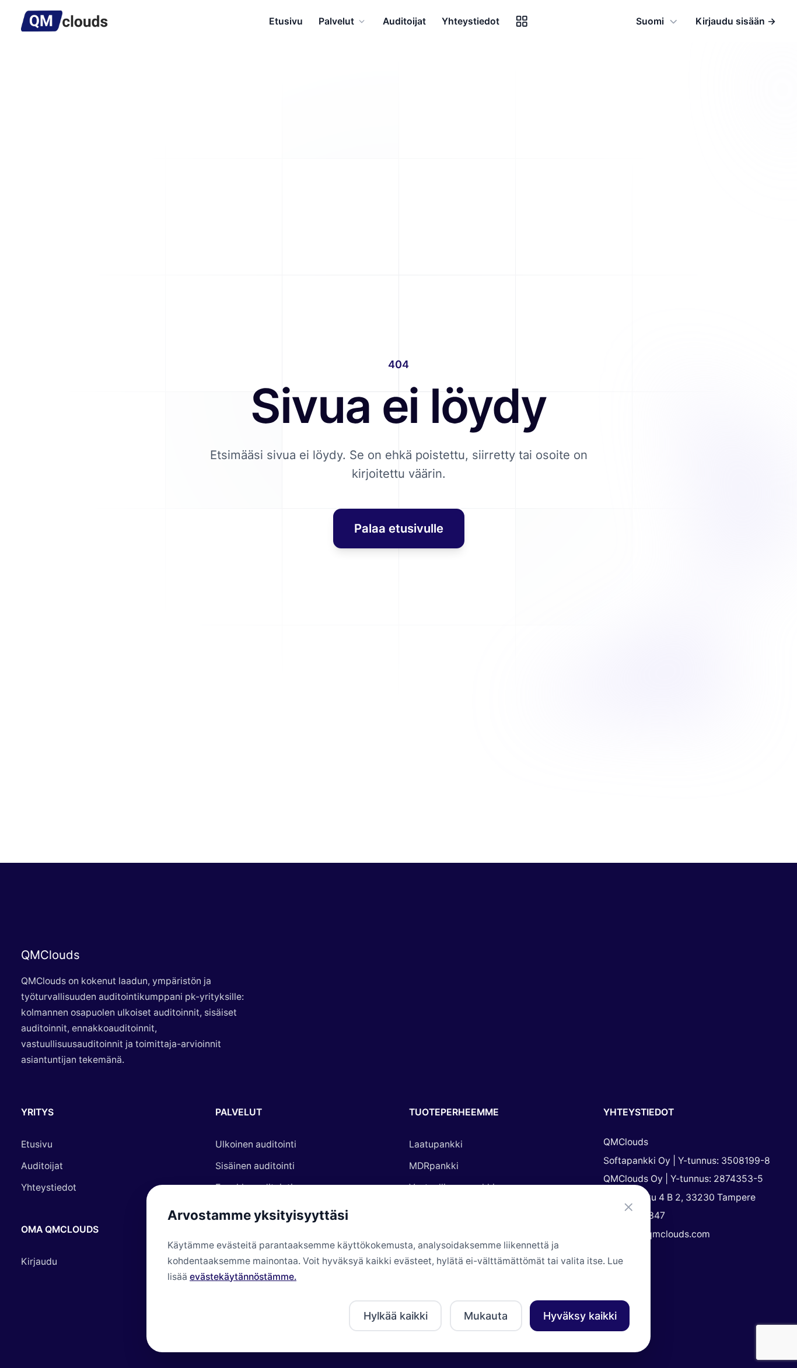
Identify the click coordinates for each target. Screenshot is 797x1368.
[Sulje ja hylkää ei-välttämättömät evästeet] (629, 1207)
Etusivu (286, 21)
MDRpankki (434, 1165)
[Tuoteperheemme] (521, 21)
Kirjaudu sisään (735, 21)
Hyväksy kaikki (580, 1316)
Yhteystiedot (470, 21)
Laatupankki (436, 1144)
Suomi (650, 21)
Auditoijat (404, 21)
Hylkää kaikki (395, 1316)
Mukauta (486, 1316)
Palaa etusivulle (398, 528)
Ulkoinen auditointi (255, 1144)
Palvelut (336, 21)
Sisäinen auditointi (255, 1165)
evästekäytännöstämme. (243, 1276)
